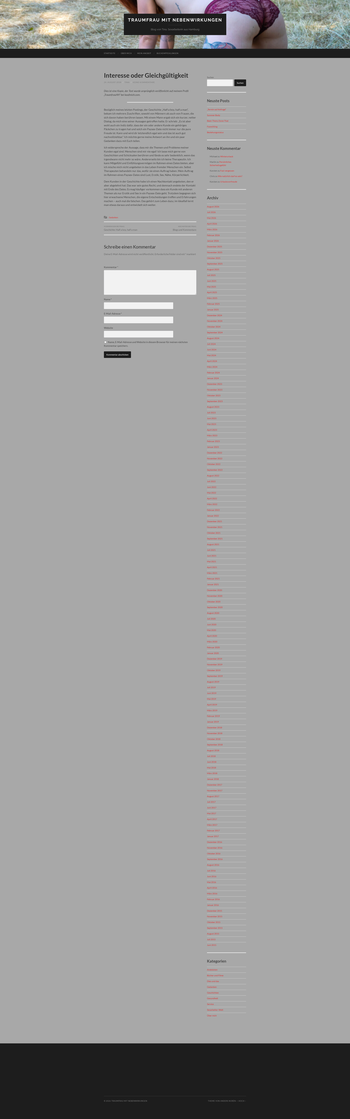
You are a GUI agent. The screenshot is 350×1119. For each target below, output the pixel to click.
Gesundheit (212, 998)
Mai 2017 (211, 813)
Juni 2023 (211, 418)
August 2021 (213, 544)
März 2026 (212, 229)
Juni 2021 (211, 555)
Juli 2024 (211, 344)
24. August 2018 (112, 82)
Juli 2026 (211, 212)
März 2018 (212, 773)
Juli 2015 (211, 939)
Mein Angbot (144, 53)
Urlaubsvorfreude (228, 181)
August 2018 (213, 750)
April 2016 (212, 887)
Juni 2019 (211, 693)
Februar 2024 (213, 372)
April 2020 (212, 635)
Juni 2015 (211, 945)
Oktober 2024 (213, 326)
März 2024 (212, 366)
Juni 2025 (211, 281)
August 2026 (213, 206)
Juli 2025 (211, 275)
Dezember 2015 (214, 910)
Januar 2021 (213, 584)
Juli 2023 (211, 412)
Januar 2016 (213, 905)
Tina (127, 82)
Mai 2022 (211, 492)
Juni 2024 (211, 349)
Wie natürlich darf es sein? (230, 176)
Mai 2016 (211, 882)
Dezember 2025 (214, 246)
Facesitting (212, 126)
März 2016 (212, 893)
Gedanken (113, 217)
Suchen (210, 77)
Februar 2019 (213, 716)
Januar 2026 (213, 240)
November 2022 (214, 458)
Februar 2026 (213, 235)
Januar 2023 (213, 447)
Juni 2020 (211, 624)
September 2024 (215, 332)
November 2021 (214, 527)
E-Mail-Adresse (113, 313)
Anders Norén (228, 1101)
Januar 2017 (213, 836)
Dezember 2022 (214, 452)
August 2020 (213, 613)
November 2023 (214, 389)
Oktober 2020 (213, 601)
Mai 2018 (211, 767)
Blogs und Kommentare (184, 228)
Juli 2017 (211, 802)
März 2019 (212, 710)
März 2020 (212, 641)
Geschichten (213, 992)
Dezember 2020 (214, 590)
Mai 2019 (211, 699)
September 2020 (215, 607)
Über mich (126, 53)
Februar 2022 (213, 510)
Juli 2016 (211, 870)
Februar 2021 (213, 578)
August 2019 (213, 681)
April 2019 (212, 704)
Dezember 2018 (214, 727)
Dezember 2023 (214, 384)
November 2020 (214, 595)
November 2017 (214, 790)
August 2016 (213, 865)
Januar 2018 (213, 779)
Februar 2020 (213, 647)
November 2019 (214, 664)
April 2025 (212, 292)
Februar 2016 (213, 899)
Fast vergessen (227, 170)
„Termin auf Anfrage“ (216, 109)
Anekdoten (212, 969)
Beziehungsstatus (215, 132)
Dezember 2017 (214, 784)
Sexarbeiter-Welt (215, 1009)
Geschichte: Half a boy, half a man (120, 228)
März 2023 (212, 435)
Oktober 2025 (213, 258)
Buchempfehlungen (167, 53)
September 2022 (215, 469)
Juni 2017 (211, 807)
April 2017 (212, 819)
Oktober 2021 (213, 532)
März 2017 (212, 825)
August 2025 (213, 269)
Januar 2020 (213, 653)
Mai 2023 (211, 424)
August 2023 (213, 406)
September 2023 (215, 401)
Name (108, 299)
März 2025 (212, 298)
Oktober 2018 (213, 739)
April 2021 (212, 567)
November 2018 (214, 733)
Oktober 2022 (213, 464)
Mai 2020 (211, 630)
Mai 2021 (211, 561)
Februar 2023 (213, 441)
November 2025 (214, 252)
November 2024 (214, 321)
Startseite (109, 53)
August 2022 (213, 475)
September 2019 (215, 676)
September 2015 (215, 928)
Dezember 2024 (214, 315)
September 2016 (215, 859)
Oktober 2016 (213, 853)
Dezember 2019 (214, 658)
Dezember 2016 (214, 842)
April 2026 (212, 223)
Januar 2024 (213, 378)
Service (210, 1004)
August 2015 (213, 933)
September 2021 (215, 538)
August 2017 (213, 796)
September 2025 (215, 263)
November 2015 (214, 916)
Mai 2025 (211, 286)
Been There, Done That (217, 120)
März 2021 (212, 573)
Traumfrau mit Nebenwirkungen (175, 19)
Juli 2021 (211, 550)
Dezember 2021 (214, 521)
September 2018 (215, 744)
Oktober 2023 (213, 395)
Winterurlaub (226, 156)
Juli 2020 (211, 618)
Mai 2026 (211, 218)
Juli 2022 (211, 481)
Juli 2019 (211, 687)
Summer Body (213, 115)
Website (108, 327)
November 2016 (214, 847)
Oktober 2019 (213, 670)
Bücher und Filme (215, 975)
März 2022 (212, 504)
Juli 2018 (211, 756)
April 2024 (212, 361)
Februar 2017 (213, 830)
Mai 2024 (211, 355)
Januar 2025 (213, 309)
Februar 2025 (213, 303)
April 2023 (212, 429)
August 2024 (213, 338)
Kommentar (111, 267)
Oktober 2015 (213, 922)
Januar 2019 (213, 721)
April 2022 (212, 498)
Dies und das (213, 981)
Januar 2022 (213, 515)
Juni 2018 (211, 762)
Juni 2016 (211, 876)
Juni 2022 (211, 487)
